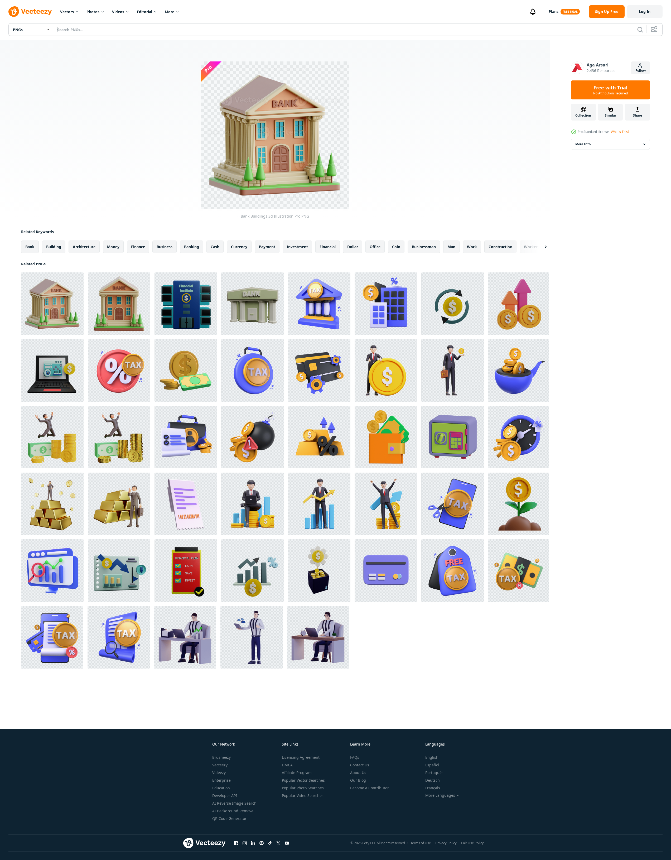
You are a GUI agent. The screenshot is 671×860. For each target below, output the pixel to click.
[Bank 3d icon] (252, 303)
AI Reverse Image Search (234, 803)
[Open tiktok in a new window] (270, 843)
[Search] (640, 29)
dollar (352, 246)
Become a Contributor (369, 787)
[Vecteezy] (30, 11)
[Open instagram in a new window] (245, 843)
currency (239, 246)
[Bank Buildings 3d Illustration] (52, 303)
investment (297, 246)
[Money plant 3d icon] (319, 570)
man (451, 246)
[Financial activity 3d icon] (52, 370)
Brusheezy (221, 757)
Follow (640, 70)
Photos (92, 11)
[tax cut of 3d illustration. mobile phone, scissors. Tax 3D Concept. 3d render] (452, 504)
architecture (84, 246)
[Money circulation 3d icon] (452, 303)
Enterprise (221, 780)
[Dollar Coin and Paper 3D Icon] (186, 370)
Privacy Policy (446, 842)
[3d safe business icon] (452, 437)
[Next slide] (541, 247)
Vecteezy (220, 764)
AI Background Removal (233, 810)
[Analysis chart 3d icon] (252, 570)
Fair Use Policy (472, 842)
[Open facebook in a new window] (236, 843)
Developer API (224, 795)
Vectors (67, 11)
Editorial (144, 11)
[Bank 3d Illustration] (119, 303)
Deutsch (432, 780)
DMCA (287, 764)
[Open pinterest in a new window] (261, 843)
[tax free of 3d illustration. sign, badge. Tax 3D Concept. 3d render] (452, 570)
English (431, 757)
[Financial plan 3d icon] (186, 570)
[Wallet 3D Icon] (386, 437)
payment (267, 246)
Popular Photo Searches (303, 787)
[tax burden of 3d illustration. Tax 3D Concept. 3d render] (252, 370)
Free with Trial (610, 89)
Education (221, 787)
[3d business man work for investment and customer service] (185, 637)
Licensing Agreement (301, 757)
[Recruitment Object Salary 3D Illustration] (518, 303)
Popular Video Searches (303, 795)
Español (432, 764)
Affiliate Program (297, 772)
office (375, 246)
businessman (424, 246)
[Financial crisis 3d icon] (119, 570)
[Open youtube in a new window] (287, 843)
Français (432, 787)
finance (138, 246)
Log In (644, 11)
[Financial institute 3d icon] (186, 303)
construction (500, 246)
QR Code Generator (229, 818)
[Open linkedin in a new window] (253, 843)
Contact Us (359, 764)
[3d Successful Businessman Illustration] (386, 370)
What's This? (620, 131)
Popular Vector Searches (303, 780)
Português (434, 772)
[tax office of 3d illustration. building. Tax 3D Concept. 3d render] (319, 303)
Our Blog (358, 780)
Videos (118, 11)
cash (215, 246)
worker (531, 246)
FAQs (354, 757)
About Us (358, 772)
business (164, 246)
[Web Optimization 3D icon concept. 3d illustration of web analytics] (52, 570)
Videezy (219, 772)
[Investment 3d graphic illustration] (518, 504)
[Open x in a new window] (278, 843)
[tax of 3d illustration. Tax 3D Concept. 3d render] (119, 370)
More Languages (440, 795)
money (113, 246)
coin (396, 246)
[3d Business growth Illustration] (252, 504)
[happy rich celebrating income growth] (52, 437)
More (169, 11)
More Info (583, 144)
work (472, 246)
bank (30, 246)
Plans (553, 11)
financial (328, 246)
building (53, 246)
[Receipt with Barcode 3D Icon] (186, 504)
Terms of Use (421, 842)
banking (191, 246)
